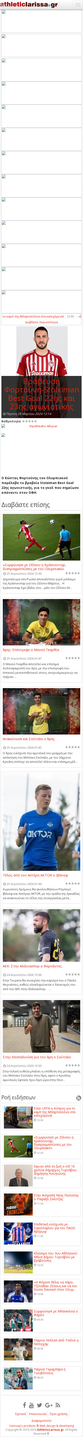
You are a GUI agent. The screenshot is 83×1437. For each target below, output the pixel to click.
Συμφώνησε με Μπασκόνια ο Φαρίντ (56, 1313)
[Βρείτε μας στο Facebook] (24, 1405)
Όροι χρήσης (59, 1414)
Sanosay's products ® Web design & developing (41, 1426)
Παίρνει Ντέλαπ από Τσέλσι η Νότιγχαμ (56, 1342)
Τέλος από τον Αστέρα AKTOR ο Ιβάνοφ (35, 875)
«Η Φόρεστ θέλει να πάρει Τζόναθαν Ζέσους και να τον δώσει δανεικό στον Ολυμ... (55, 1285)
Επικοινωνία (38, 1414)
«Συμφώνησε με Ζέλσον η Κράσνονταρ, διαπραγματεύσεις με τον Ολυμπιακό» (34, 566)
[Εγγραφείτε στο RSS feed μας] (58, 1405)
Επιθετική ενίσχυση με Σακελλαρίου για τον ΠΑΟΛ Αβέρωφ (54, 1227)
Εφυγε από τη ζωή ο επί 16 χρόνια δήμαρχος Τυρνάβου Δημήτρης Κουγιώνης (55, 1169)
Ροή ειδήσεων (18, 1097)
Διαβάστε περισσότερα (41, 322)
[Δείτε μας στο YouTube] (31, 1405)
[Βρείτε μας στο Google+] (49, 1405)
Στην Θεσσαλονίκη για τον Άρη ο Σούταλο (37, 1057)
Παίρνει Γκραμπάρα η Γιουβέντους (49, 1371)
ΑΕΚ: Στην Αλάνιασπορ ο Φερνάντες (32, 966)
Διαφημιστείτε (41, 1420)
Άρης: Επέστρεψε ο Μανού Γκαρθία (31, 650)
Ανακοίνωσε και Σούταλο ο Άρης (29, 739)
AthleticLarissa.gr (50, 1430)
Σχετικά (20, 1414)
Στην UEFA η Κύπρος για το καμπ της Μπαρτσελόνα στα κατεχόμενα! (54, 1112)
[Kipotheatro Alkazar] (41, 426)
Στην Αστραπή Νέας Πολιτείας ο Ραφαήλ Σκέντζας (56, 1197)
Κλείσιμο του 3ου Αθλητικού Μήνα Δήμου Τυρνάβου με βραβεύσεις (55, 1256)
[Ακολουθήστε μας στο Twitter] (39, 1405)
